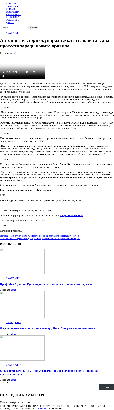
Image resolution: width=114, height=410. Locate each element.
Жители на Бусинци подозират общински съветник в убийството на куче (40, 238)
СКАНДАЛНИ (13, 6)
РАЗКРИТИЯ (13, 11)
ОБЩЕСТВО (12, 20)
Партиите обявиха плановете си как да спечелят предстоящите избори (40, 236)
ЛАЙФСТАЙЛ (13, 14)
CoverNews (42, 408)
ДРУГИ (10, 22)
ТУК (43, 220)
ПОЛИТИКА (12, 17)
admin (17, 53)
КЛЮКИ (10, 9)
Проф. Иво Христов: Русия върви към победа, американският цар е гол (46, 284)
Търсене (4, 382)
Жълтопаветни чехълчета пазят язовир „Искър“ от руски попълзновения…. (49, 328)
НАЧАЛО (11, 3)
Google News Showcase (71, 215)
